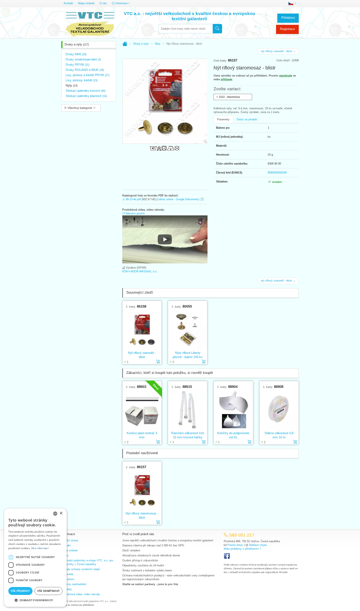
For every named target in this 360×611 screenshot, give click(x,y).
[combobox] (186, 28)
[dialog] (35, 557)
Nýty (72, 85)
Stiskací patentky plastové (86, 96)
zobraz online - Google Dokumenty (178, 199)
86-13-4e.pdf (133, 199)
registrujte (285, 75)
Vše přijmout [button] (20, 591)
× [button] (60, 513)
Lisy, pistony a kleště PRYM (87, 75)
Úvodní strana (69, 540)
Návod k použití (135, 213)
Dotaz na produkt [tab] (247, 119)
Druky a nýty (77, 44)
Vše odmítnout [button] (48, 591)
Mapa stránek (86, 3)
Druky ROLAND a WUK (85, 70)
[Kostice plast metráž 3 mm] (141, 410)
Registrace (287, 29)
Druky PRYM (77, 64)
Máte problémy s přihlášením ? (242, 548)
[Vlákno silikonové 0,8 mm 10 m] (279, 410)
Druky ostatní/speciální (83, 59)
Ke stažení (67, 579)
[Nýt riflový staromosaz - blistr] (141, 490)
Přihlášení (288, 17)
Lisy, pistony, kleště (82, 80)
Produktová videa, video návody (80, 594)
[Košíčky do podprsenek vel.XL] (233, 410)
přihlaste (226, 79)
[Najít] (217, 28)
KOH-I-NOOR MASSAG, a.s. (140, 271)
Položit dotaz (235, 545)
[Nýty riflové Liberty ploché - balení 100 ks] (187, 330)
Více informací (40, 548)
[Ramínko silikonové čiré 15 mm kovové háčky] (187, 410)
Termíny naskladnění (73, 584)
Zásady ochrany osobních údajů (80, 569)
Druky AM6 (76, 54)
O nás (103, 3)
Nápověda (67, 574)
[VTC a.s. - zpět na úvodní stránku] (89, 23)
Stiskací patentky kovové (85, 90)
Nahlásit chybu (258, 545)
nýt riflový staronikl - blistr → (278, 51)
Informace (121, 3)
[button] (35, 600)
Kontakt (68, 3)
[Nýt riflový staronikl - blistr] (141, 330)
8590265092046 (277, 172)
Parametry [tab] (223, 119)
